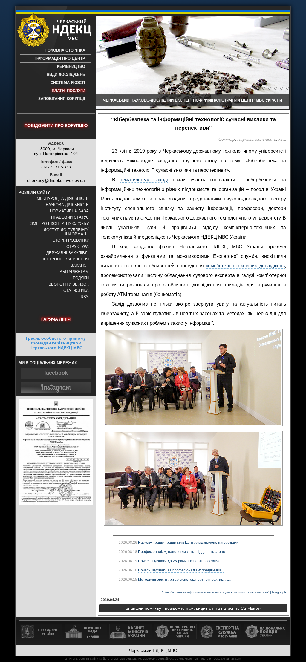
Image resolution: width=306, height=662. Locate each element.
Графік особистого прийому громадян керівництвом (56, 343)
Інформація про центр (60, 58)
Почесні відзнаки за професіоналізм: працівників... (181, 570)
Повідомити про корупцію (56, 125)
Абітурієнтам (74, 272)
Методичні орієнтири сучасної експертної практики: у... (184, 579)
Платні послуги (68, 91)
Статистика (76, 291)
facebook (56, 373)
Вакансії (80, 265)
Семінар (226, 139)
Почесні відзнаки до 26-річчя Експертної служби (179, 561)
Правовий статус (70, 217)
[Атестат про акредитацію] (56, 503)
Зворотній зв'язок (69, 284)
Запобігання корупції (61, 99)
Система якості (68, 83)
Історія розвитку (70, 240)
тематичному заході (144, 179)
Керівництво (71, 67)
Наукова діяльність (67, 205)
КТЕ (282, 139)
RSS (85, 297)
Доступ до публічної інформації (66, 232)
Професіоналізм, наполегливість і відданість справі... (183, 552)
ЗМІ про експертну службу (59, 224)
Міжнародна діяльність (63, 199)
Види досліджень (66, 75)
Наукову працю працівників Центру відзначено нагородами (188, 542)
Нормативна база (69, 211)
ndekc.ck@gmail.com (226, 658)
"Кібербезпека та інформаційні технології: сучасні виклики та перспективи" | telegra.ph (224, 592)
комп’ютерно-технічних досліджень (245, 265)
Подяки (81, 278)
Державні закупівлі (67, 253)
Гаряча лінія (56, 319)
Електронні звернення (64, 259)
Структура (77, 247)
